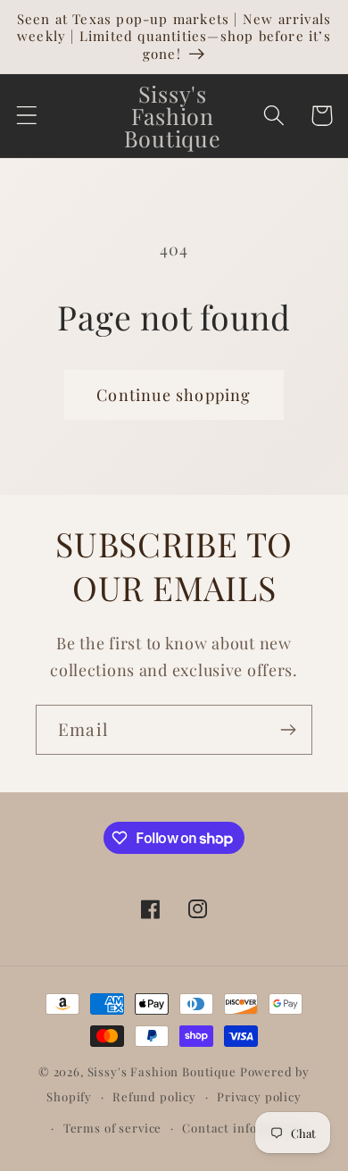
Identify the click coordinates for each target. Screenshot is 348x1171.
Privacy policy (259, 1096)
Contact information (243, 1127)
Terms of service (112, 1127)
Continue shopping (173, 395)
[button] (27, 115)
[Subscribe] (287, 730)
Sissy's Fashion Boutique (161, 1071)
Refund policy (154, 1096)
